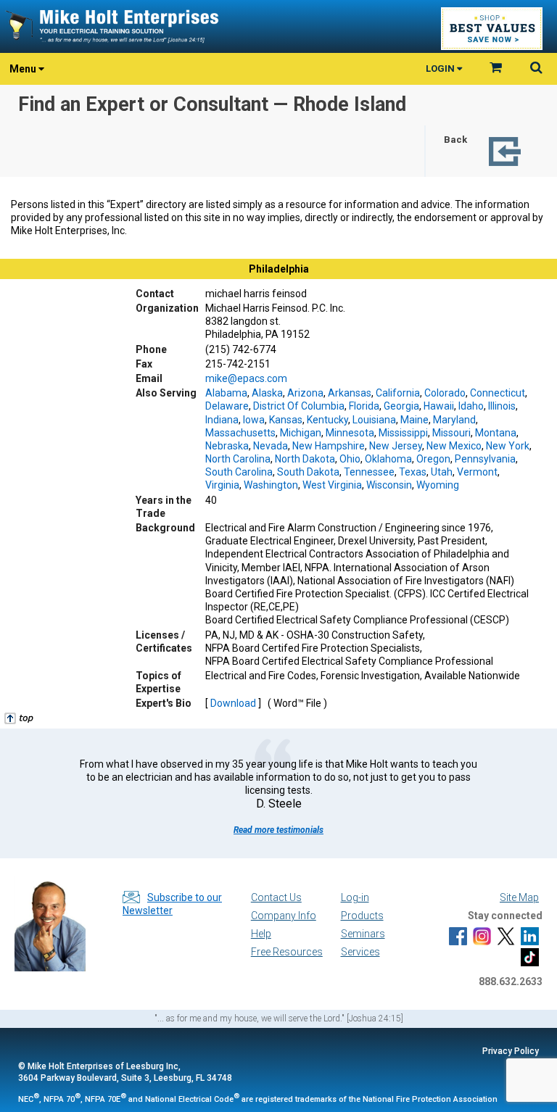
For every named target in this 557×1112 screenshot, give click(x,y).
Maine (414, 420)
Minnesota (350, 433)
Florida (364, 406)
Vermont (477, 472)
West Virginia (332, 485)
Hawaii (439, 406)
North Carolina (238, 459)
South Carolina (239, 472)
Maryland (454, 420)
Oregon (433, 459)
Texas (412, 472)
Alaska (267, 393)
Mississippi (403, 433)
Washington (271, 485)
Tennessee (369, 472)
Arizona (305, 393)
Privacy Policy (510, 1051)
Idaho (471, 406)
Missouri (451, 433)
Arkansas (349, 393)
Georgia (401, 406)
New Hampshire (328, 446)
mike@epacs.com (246, 378)
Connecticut (497, 393)
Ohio (349, 459)
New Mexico (454, 446)
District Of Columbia (298, 406)
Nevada (270, 446)
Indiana (222, 420)
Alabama (226, 393)
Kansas (285, 420)
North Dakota (305, 459)
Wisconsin (389, 485)
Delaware (227, 406)
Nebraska (227, 446)
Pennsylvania (485, 459)
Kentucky (327, 420)
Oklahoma (388, 459)
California (398, 393)
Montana (495, 433)
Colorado (445, 393)
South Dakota (308, 472)
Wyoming (437, 485)
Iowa (254, 420)
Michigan (300, 433)
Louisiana (374, 420)
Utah (442, 472)
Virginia (222, 485)
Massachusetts (240, 433)
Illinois (502, 406)
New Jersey (395, 446)
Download (233, 703)
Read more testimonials (278, 830)
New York (507, 446)
